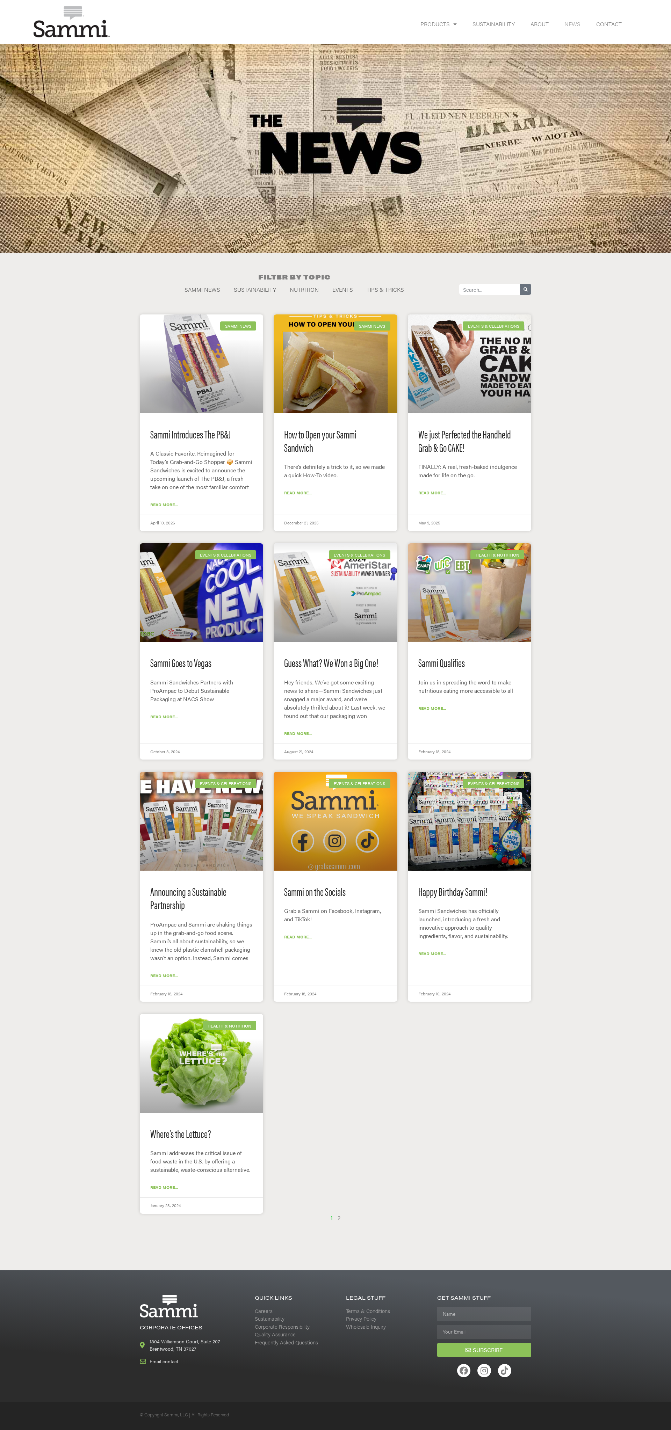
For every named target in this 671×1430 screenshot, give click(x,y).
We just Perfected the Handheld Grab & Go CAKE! (464, 440)
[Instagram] (484, 1370)
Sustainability (493, 24)
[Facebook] (463, 1370)
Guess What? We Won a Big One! (331, 662)
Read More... (164, 504)
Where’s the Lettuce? (180, 1133)
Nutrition (304, 289)
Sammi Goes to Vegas (180, 662)
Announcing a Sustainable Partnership (188, 897)
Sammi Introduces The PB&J (190, 434)
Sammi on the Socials (315, 891)
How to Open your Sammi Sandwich (320, 440)
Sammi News (202, 289)
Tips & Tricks (385, 289)
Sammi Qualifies (441, 662)
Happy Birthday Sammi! (452, 891)
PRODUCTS (435, 24)
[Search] (525, 289)
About (540, 24)
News (572, 24)
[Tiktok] (504, 1370)
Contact (609, 24)
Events (342, 289)
